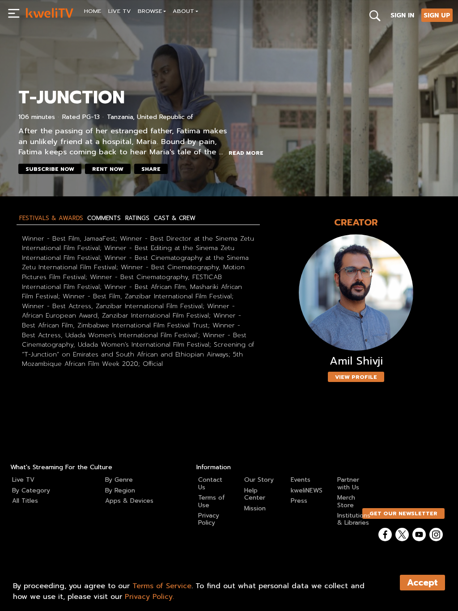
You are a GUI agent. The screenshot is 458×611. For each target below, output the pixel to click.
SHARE (151, 169)
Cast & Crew (174, 218)
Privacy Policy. (149, 596)
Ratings (137, 218)
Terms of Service (161, 586)
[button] (152, 12)
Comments (104, 218)
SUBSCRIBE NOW (49, 169)
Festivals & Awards (51, 218)
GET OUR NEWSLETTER (403, 513)
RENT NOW (107, 169)
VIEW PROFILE (356, 377)
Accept (422, 582)
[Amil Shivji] (356, 292)
